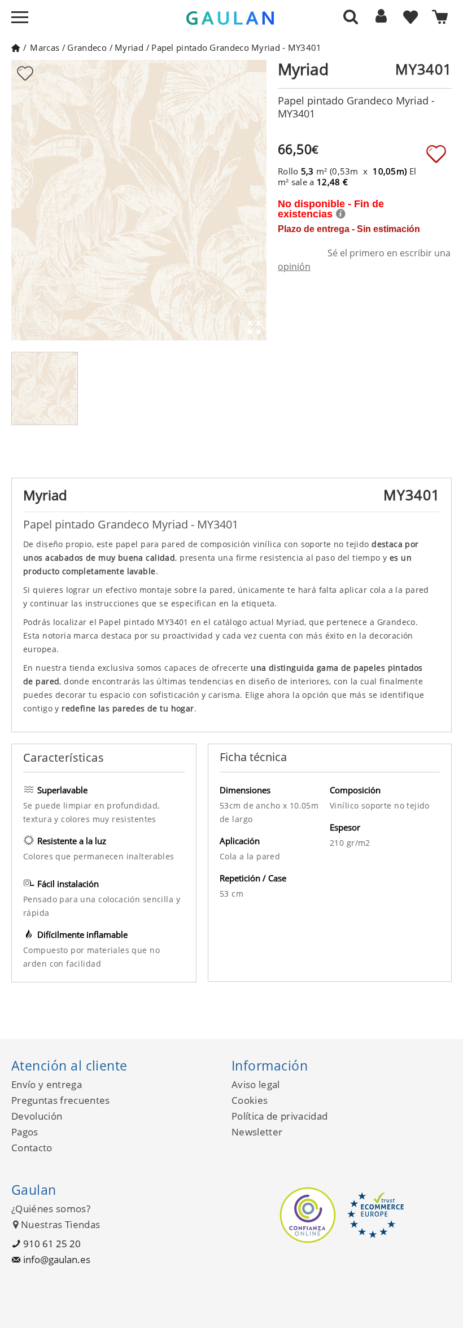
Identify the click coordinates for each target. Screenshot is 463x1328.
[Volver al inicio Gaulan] (15, 47)
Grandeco (86, 47)
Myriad (129, 47)
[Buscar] (351, 16)
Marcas (44, 47)
